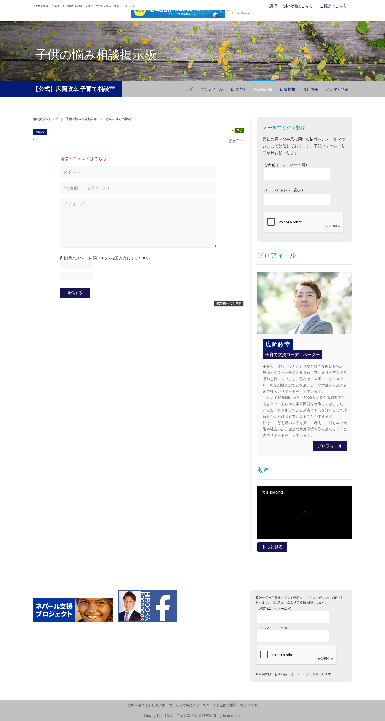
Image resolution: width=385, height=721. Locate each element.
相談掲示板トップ (45, 119)
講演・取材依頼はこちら (291, 6)
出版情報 (287, 89)
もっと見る (272, 547)
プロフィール (212, 89)
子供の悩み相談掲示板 (81, 119)
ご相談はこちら (333, 6)
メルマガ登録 (337, 89)
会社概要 (310, 89)
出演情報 (238, 89)
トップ (187, 89)
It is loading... (273, 492)
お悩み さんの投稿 (118, 119)
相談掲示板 (263, 89)
